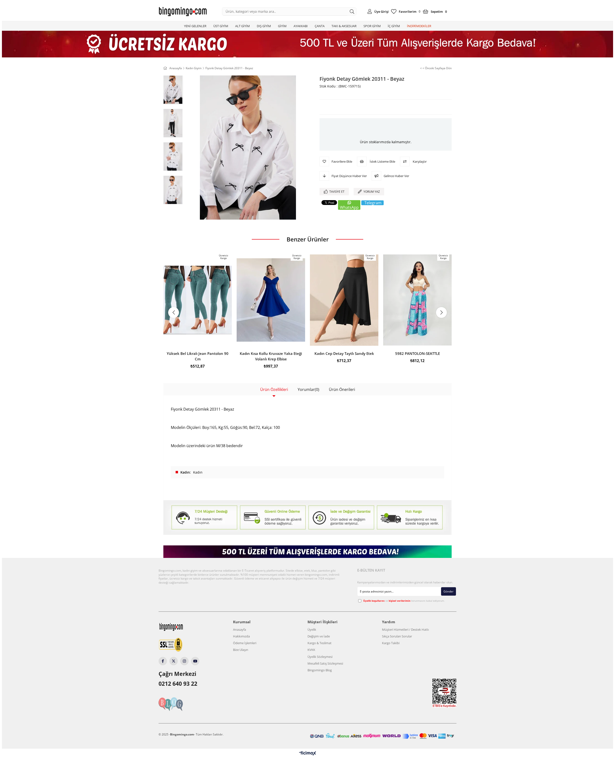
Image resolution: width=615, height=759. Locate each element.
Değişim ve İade (319, 636)
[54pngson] (382, 736)
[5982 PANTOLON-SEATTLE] (417, 300)
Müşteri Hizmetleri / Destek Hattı (405, 629)
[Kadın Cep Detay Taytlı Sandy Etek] (344, 300)
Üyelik (312, 629)
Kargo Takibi (391, 643)
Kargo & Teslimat (320, 643)
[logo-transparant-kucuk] (180, 626)
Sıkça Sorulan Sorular (397, 636)
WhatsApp (349, 207)
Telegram (372, 202)
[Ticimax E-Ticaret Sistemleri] (307, 753)
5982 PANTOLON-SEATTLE (417, 353)
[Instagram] (184, 661)
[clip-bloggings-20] (180, 704)
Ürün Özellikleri (274, 389)
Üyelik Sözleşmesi (320, 656)
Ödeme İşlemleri (244, 643)
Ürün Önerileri (342, 389)
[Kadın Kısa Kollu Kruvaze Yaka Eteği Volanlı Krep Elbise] (271, 300)
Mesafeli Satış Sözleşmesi (325, 663)
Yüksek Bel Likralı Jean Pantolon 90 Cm (197, 356)
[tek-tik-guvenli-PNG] (180, 645)
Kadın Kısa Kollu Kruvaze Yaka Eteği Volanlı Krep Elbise (271, 356)
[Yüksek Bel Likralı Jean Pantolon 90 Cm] (197, 300)
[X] (173, 661)
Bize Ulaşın (240, 650)
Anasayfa (239, 629)
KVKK (311, 650)
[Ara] (352, 11)
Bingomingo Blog (320, 670)
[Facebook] (163, 661)
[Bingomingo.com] (182, 11)
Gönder (448, 591)
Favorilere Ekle (198, 340)
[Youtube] (195, 661)
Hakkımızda (241, 636)
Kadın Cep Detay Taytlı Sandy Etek (344, 353)
